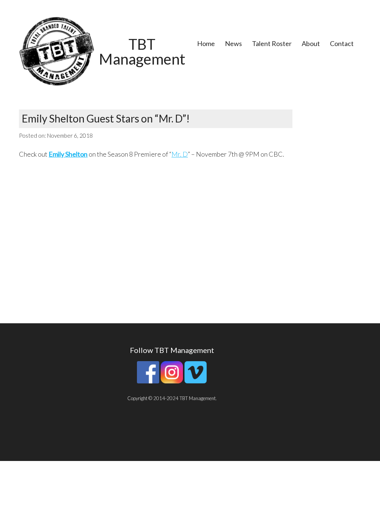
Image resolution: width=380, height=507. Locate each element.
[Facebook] (148, 381)
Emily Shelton (68, 154)
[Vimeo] (195, 381)
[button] (56, 51)
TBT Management (142, 51)
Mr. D (179, 154)
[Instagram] (172, 381)
